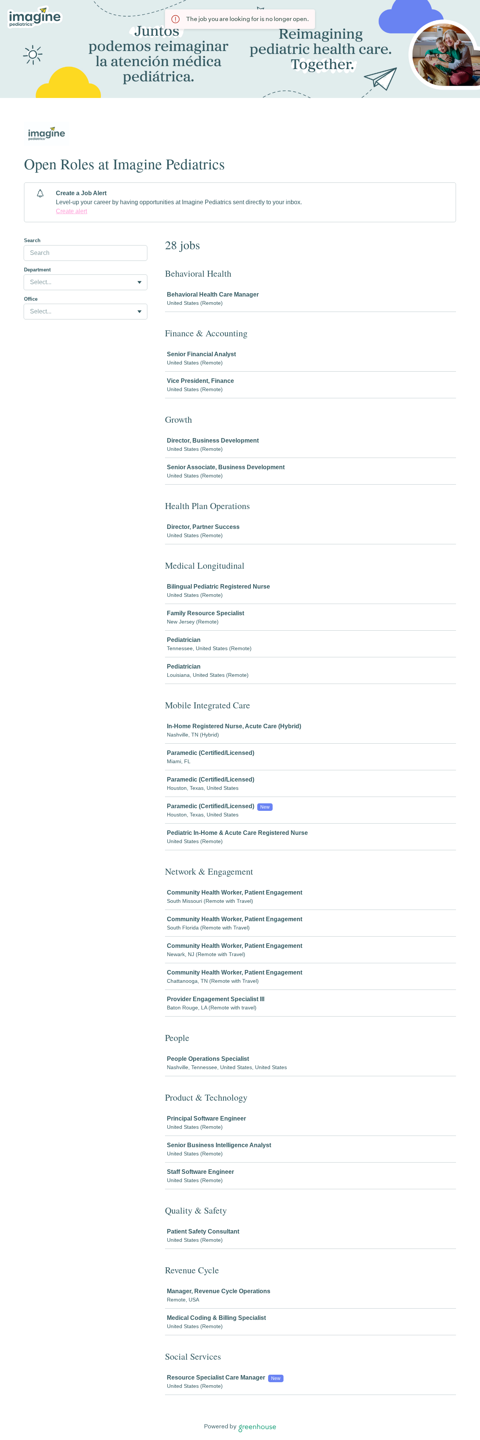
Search (32, 240)
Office (31, 299)
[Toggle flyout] (139, 282)
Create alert (71, 211)
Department (37, 270)
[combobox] (31, 282)
